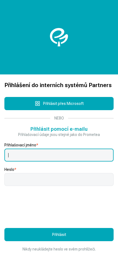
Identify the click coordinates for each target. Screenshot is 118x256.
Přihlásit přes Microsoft (63, 103)
